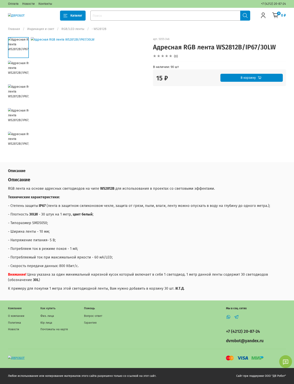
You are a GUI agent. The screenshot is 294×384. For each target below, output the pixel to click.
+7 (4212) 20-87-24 (273, 4)
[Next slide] (139, 95)
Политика (14, 322)
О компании (16, 316)
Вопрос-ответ (93, 316)
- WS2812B (99, 29)
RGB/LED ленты (72, 29)
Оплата (13, 4)
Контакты (45, 4)
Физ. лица (47, 316)
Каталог (76, 15)
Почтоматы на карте (54, 329)
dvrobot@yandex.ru (245, 340)
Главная (14, 29)
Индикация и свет (40, 29)
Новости (28, 4)
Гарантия (90, 322)
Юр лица (46, 322)
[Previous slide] (39, 95)
